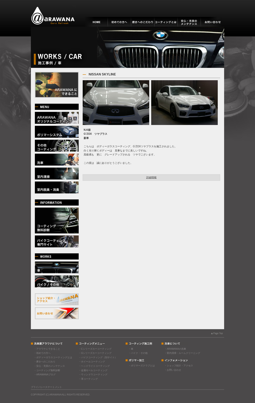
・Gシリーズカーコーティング (95, 353)
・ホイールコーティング (92, 361)
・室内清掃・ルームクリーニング (182, 353)
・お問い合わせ (172, 370)
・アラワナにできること (47, 348)
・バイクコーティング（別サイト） (98, 357)
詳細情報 (151, 177)
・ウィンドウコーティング (93, 374)
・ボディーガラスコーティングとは (53, 357)
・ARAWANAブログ (45, 374)
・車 (130, 348)
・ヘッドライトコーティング (94, 366)
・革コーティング (88, 379)
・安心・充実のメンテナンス (49, 366)
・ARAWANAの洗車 (175, 348)
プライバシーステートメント (46, 387)
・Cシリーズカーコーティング (95, 348)
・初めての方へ (42, 353)
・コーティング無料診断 (47, 370)
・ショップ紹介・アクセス (178, 365)
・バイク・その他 (138, 353)
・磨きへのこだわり (44, 361)
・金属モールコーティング (93, 370)
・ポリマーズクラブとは (141, 365)
